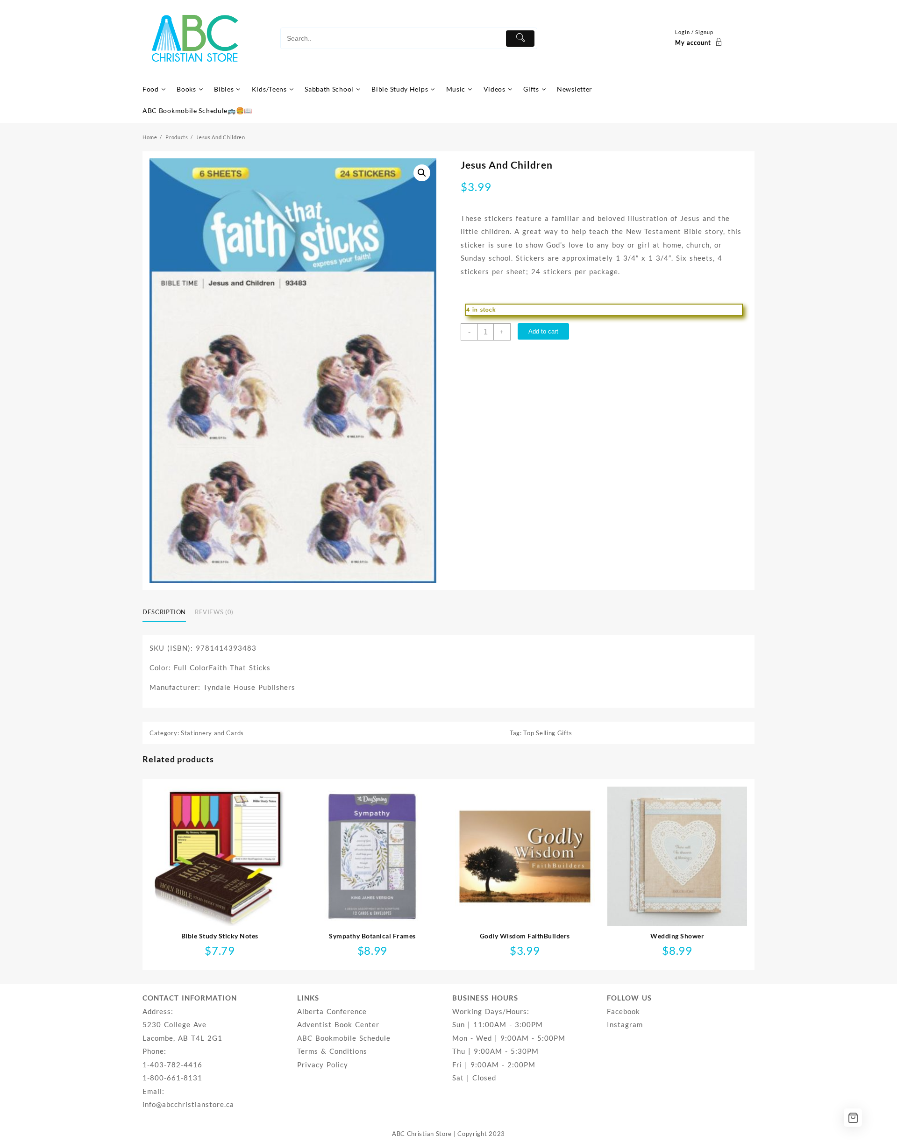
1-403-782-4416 (172, 1064)
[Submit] (520, 38)
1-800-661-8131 (172, 1077)
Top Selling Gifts (547, 733)
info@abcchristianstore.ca (188, 1104)
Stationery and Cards (212, 733)
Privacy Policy (322, 1064)
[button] (421, 172)
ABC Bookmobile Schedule (344, 1038)
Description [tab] (164, 612)
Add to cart (543, 331)
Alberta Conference (332, 1011)
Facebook (623, 1011)
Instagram (625, 1024)
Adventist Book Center (338, 1024)
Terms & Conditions (332, 1051)
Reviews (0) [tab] (214, 612)
